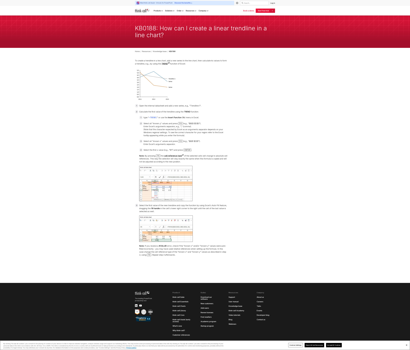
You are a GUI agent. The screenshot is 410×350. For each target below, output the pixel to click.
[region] (205, 345)
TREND (165, 64)
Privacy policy (131, 348)
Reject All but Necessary (314, 345)
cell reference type (173, 156)
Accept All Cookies (333, 345)
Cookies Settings (295, 345)
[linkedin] (136, 305)
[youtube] (140, 305)
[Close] (406, 345)
